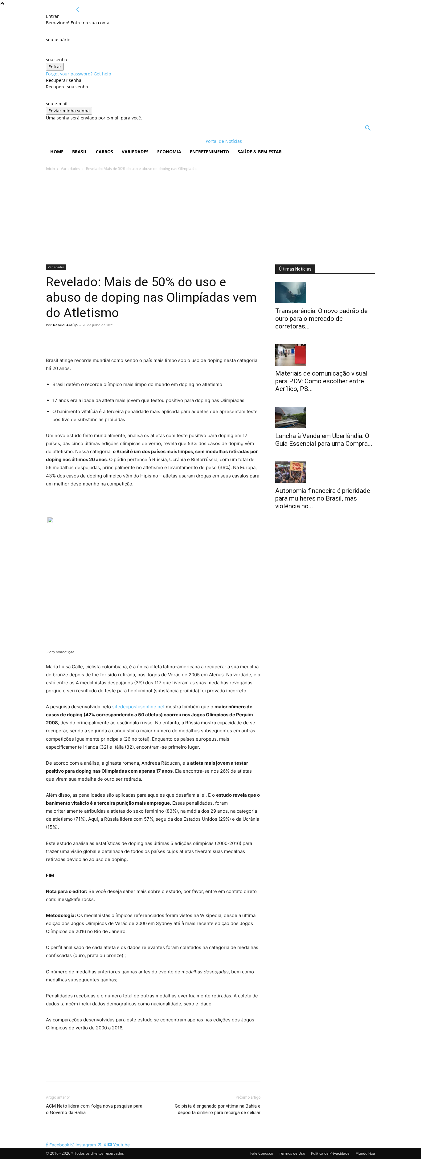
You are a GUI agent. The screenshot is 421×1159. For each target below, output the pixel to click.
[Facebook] (52, 339)
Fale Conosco (261, 1153)
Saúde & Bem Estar (260, 152)
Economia (169, 152)
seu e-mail (56, 104)
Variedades (135, 152)
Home (56, 152)
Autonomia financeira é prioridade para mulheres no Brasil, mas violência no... (322, 498)
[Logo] (86, 141)
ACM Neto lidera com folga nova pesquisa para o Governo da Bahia (94, 1109)
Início (50, 168)
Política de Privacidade (330, 1153)
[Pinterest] (80, 339)
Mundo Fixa (365, 1153)
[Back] (78, 10)
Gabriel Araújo (65, 325)
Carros (104, 152)
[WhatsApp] (94, 339)
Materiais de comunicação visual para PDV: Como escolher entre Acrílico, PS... (321, 381)
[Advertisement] (210, 218)
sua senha (56, 59)
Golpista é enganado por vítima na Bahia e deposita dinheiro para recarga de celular (217, 1109)
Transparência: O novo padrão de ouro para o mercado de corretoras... (321, 318)
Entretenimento (209, 152)
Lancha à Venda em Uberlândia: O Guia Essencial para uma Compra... (323, 439)
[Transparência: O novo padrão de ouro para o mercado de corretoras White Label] (325, 292)
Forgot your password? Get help (78, 74)
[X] (66, 339)
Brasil (79, 152)
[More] (109, 339)
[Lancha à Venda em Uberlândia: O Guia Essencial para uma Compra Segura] (325, 417)
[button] (367, 129)
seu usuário (58, 39)
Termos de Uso (292, 1153)
